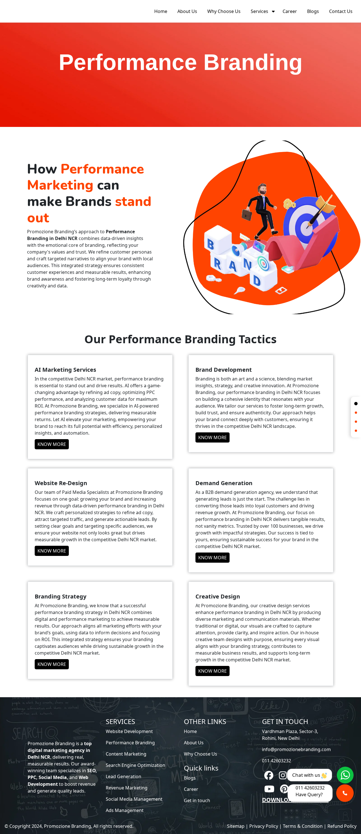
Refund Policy (341, 826)
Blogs (313, 11)
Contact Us (341, 11)
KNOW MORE (52, 444)
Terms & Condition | (304, 826)
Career (290, 11)
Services (259, 11)
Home (160, 11)
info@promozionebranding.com (296, 749)
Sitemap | (237, 826)
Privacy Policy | (265, 826)
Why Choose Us (224, 11)
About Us (187, 11)
